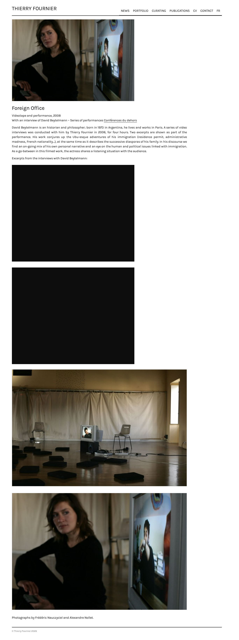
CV (195, 11)
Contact (206, 11)
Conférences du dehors (120, 120)
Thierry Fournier (34, 8)
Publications (180, 11)
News (125, 11)
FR (218, 11)
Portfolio (140, 11)
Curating (159, 11)
